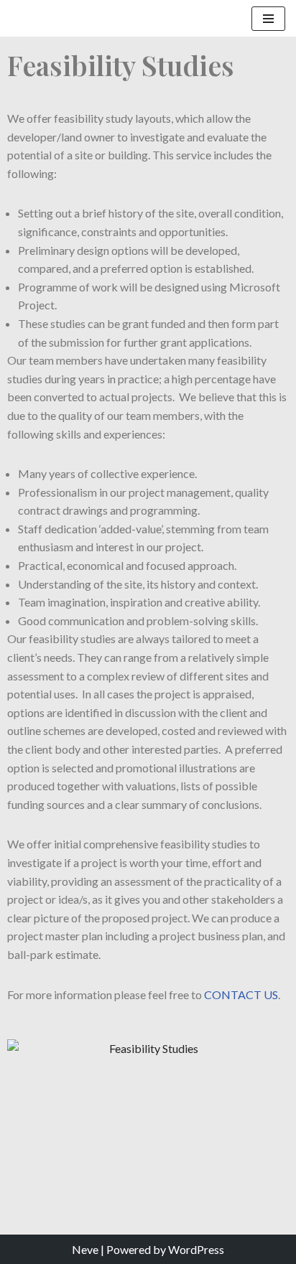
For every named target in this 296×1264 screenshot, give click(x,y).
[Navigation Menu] (268, 18)
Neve (85, 1249)
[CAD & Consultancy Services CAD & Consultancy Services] (61, 18)
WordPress (196, 1249)
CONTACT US (241, 994)
